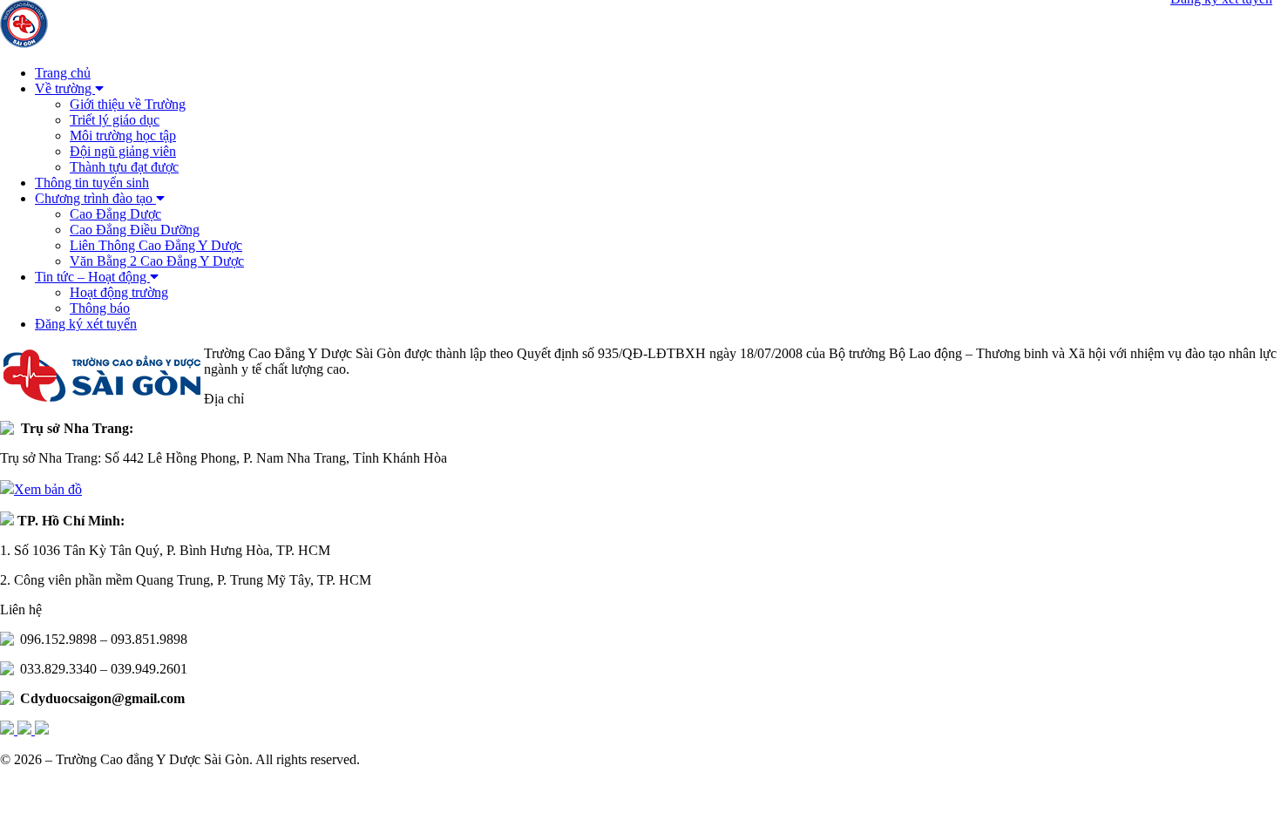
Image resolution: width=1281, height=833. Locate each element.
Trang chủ (63, 72)
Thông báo (100, 308)
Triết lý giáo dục (114, 119)
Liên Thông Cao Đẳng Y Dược (156, 245)
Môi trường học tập (123, 135)
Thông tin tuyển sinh (92, 182)
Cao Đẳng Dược (115, 214)
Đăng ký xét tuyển (86, 323)
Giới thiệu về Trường (128, 104)
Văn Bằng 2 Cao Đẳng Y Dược (157, 261)
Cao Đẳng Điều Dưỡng (135, 229)
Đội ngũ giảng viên (123, 151)
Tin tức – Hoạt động (92, 276)
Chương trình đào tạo (95, 198)
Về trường (65, 88)
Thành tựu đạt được (124, 166)
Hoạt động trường (119, 292)
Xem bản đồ (48, 489)
